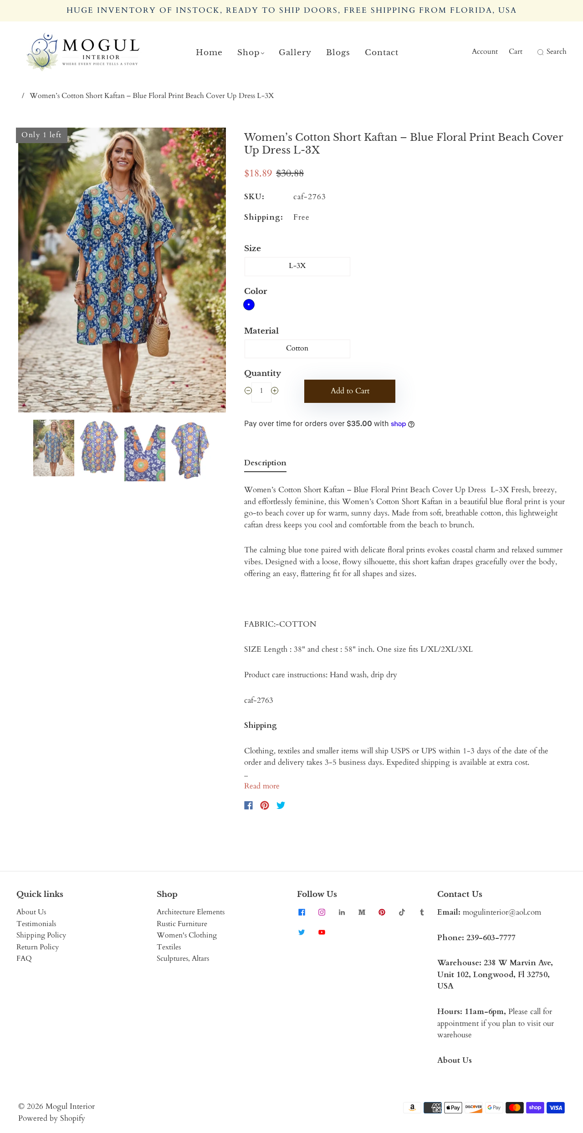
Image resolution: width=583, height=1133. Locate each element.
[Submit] (539, 52)
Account (485, 51)
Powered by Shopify (51, 1118)
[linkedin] (342, 912)
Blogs (338, 52)
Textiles (169, 947)
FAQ (24, 958)
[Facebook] (248, 805)
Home (209, 52)
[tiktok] (402, 912)
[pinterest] (382, 912)
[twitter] (302, 932)
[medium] (362, 912)
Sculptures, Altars (183, 958)
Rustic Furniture (182, 924)
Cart (515, 51)
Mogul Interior (70, 1106)
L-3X (297, 266)
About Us (31, 912)
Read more (262, 786)
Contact (382, 52)
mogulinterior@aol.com (502, 912)
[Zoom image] (122, 272)
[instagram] (322, 912)
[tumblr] (422, 912)
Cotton (297, 348)
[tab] (265, 465)
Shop (248, 52)
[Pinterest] (264, 805)
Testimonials (36, 924)
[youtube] (322, 932)
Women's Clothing (187, 935)
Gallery (295, 52)
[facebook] (302, 912)
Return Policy (37, 947)
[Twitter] (281, 805)
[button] (39, 272)
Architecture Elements (191, 912)
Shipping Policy (41, 935)
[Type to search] (534, 52)
